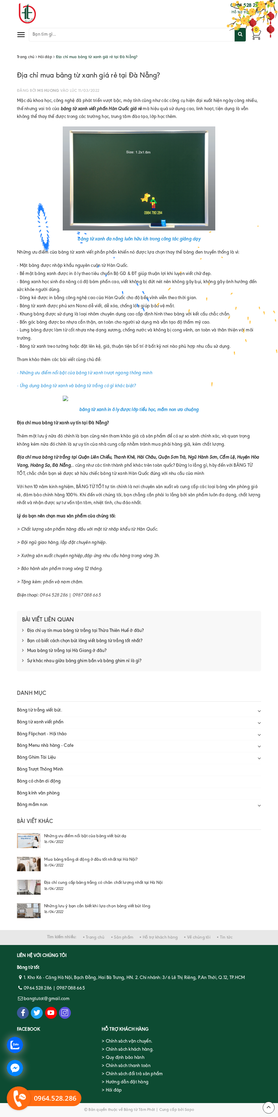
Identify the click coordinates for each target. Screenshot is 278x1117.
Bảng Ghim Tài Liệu (36, 757)
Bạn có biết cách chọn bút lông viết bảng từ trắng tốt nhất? (84, 641)
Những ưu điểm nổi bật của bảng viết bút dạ (85, 836)
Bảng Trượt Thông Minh (40, 769)
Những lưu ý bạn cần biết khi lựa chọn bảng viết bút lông (97, 906)
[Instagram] (65, 1013)
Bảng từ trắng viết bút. (39, 710)
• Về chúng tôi (197, 937)
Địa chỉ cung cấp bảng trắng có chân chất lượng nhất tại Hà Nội (103, 882)
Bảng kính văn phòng (38, 793)
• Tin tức (225, 937)
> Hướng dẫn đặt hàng (125, 1082)
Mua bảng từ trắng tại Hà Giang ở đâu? (66, 651)
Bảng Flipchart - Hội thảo (41, 734)
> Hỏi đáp (112, 1090)
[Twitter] (37, 1013)
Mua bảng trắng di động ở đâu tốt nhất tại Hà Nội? (91, 859)
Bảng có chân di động (39, 781)
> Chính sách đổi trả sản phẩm (132, 1074)
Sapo (189, 1110)
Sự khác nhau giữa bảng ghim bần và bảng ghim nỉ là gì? (84, 661)
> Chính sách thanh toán (126, 1066)
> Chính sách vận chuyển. (127, 1041)
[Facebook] (23, 1013)
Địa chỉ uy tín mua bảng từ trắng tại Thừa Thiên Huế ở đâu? (85, 631)
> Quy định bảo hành (123, 1057)
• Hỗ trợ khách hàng (158, 937)
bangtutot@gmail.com (47, 999)
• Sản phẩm (122, 937)
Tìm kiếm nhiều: (62, 937)
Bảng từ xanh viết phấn (40, 722)
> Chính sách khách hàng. (128, 1049)
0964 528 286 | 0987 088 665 (70, 595)
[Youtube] (51, 1013)
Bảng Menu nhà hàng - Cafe (45, 745)
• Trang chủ (94, 937)
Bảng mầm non (32, 805)
